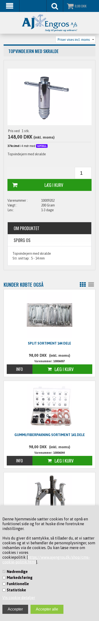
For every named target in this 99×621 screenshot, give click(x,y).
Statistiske (16, 590)
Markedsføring (19, 577)
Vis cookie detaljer (18, 597)
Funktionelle (18, 584)
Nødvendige (17, 571)
